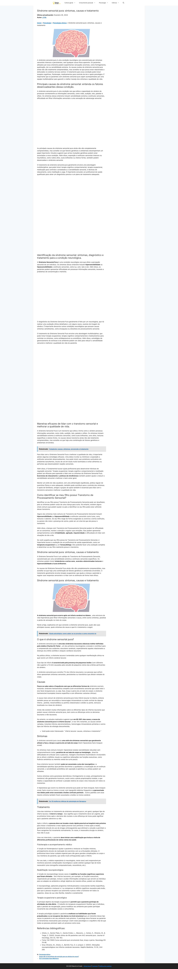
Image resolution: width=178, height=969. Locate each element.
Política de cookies (105, 966)
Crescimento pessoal (86, 3)
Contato (95, 966)
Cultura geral (69, 3)
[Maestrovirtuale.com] (57, 3)
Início (39, 23)
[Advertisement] (71, 115)
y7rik (44, 17)
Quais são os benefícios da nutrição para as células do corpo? (59, 956)
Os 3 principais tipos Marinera (49, 958)
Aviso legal (87, 966)
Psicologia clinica (60, 23)
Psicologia (102, 3)
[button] (123, 3)
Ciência (114, 3)
